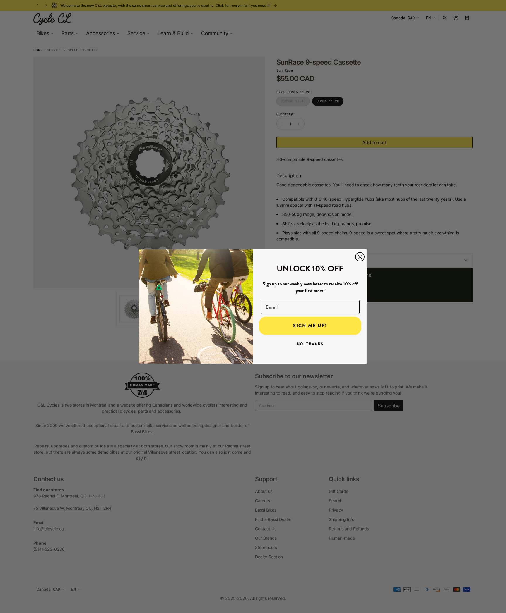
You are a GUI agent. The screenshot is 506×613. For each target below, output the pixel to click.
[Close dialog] (359, 256)
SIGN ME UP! (310, 325)
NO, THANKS (310, 344)
